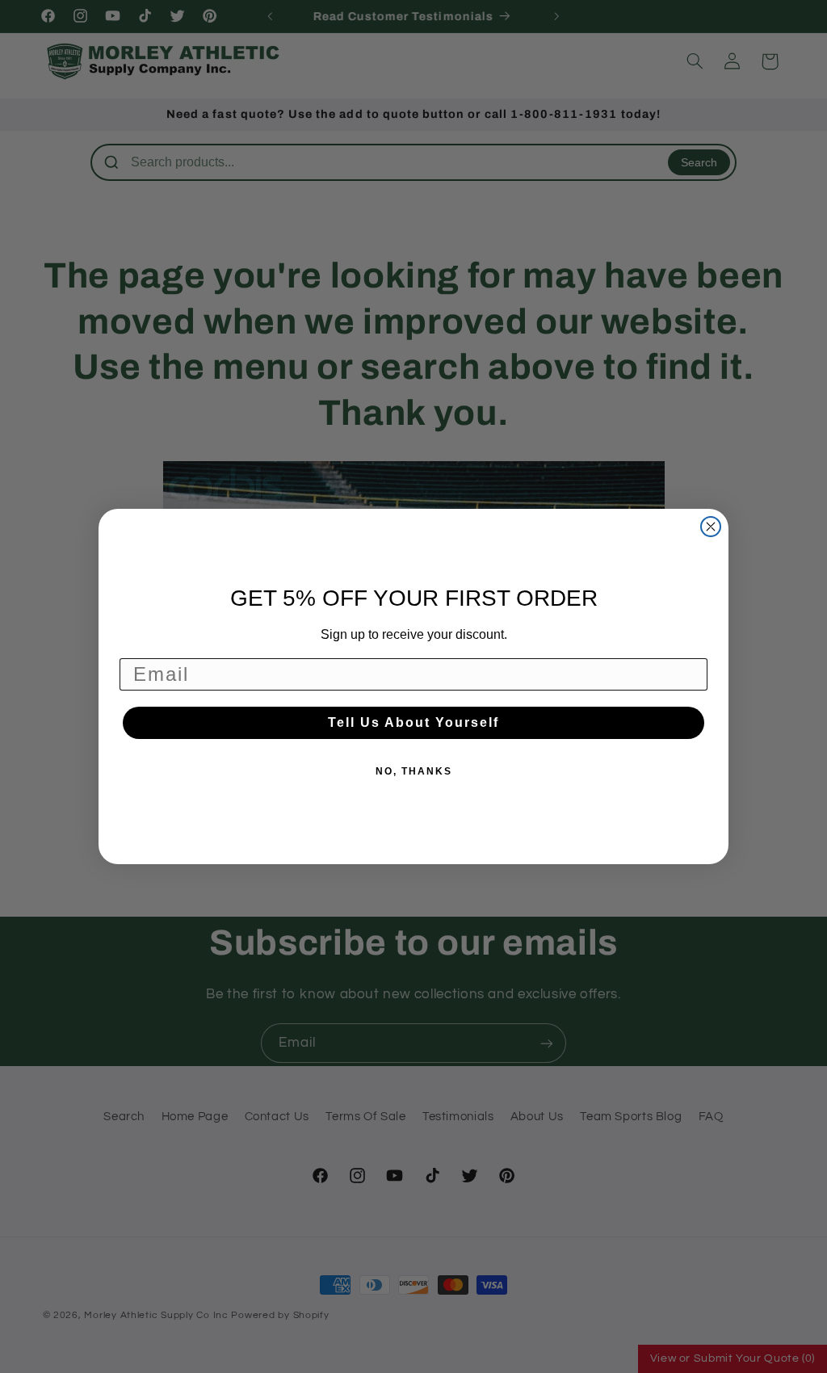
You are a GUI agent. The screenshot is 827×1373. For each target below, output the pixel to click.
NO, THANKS (414, 771)
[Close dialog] (710, 526)
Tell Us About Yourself (413, 722)
